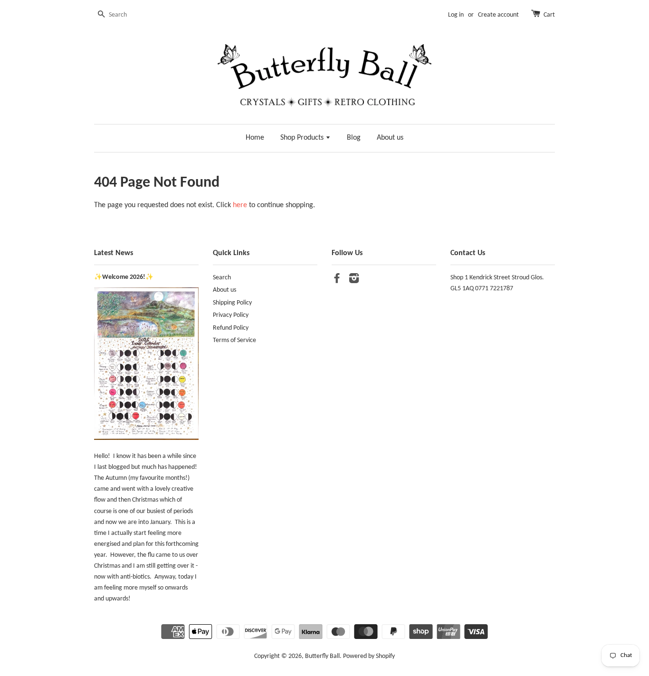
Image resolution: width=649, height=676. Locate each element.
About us (390, 138)
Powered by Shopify (369, 656)
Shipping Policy (232, 303)
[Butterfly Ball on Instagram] (354, 280)
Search (222, 278)
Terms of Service (234, 340)
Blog (354, 138)
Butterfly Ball (322, 656)
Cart (549, 15)
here (240, 205)
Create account (498, 15)
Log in (456, 15)
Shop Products (302, 138)
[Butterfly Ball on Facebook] (337, 280)
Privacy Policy (230, 315)
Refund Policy (230, 328)
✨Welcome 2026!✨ (123, 277)
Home (255, 138)
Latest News (113, 253)
